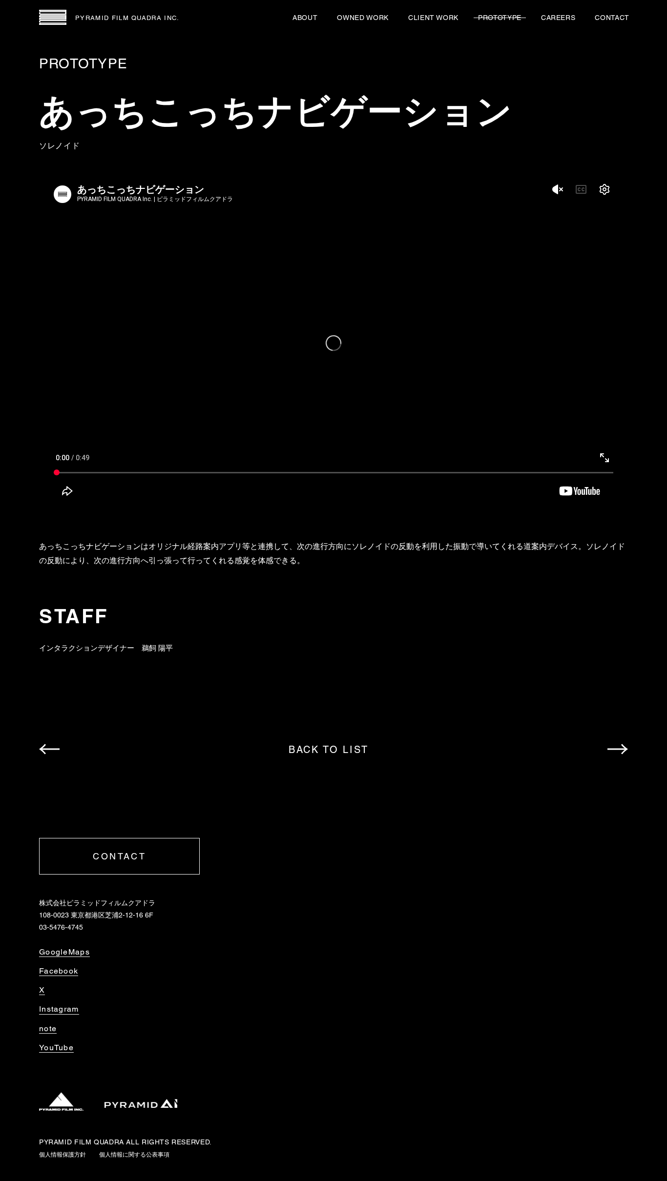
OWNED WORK (362, 17)
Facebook (58, 971)
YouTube (56, 1048)
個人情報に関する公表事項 (134, 1154)
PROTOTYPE (499, 17)
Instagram (59, 1009)
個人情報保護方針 (62, 1154)
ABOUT (304, 17)
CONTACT (612, 17)
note (48, 1029)
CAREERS (558, 17)
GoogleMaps (64, 952)
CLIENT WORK (433, 17)
